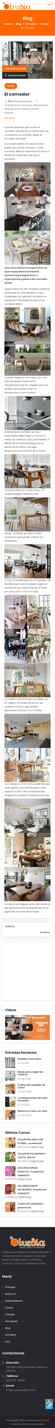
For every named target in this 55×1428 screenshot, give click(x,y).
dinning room (12, 109)
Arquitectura (12, 105)
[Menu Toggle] (49, 5)
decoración (41, 105)
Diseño (26, 109)
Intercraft (44, 1420)
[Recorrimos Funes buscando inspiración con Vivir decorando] (27, 1027)
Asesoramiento (14, 1300)
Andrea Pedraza (17, 75)
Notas (10, 85)
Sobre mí (10, 1294)
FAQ (7, 1341)
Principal (10, 1287)
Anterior (10, 926)
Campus (10, 1314)
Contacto (10, 1334)
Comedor (27, 105)
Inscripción (11, 1321)
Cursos (9, 1307)
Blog (7, 1328)
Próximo (45, 932)
